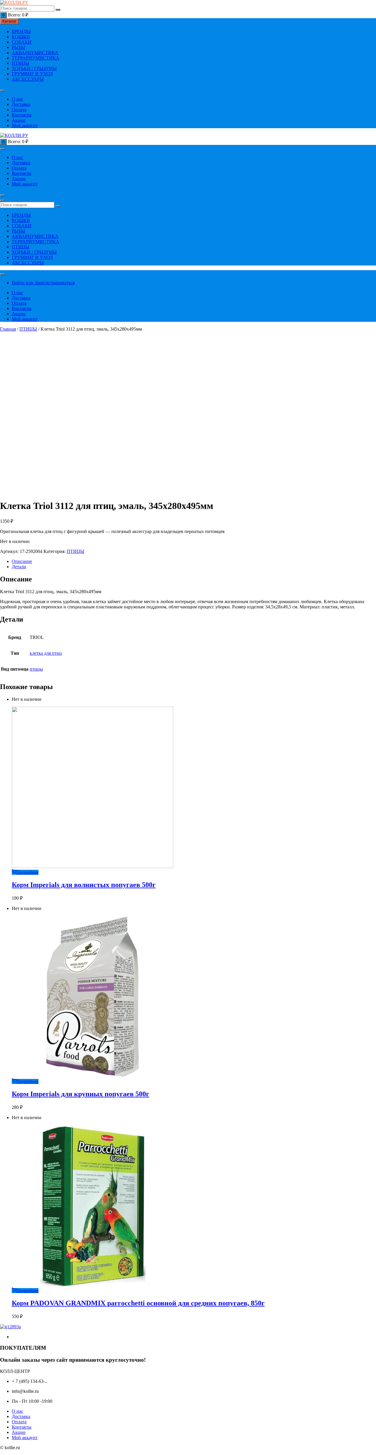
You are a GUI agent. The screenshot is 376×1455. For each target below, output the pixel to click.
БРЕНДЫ (21, 31)
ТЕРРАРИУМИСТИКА (35, 57)
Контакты (21, 114)
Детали (19, 566)
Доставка (21, 104)
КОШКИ (21, 36)
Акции (19, 120)
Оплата (19, 109)
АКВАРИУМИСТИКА (35, 52)
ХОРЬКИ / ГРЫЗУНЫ (34, 68)
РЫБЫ (18, 47)
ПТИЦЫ (20, 63)
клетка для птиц (46, 653)
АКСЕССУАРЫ (28, 79)
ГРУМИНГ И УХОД (32, 73)
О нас (17, 99)
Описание (22, 561)
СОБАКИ (21, 42)
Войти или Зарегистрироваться (43, 282)
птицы (36, 668)
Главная (8, 328)
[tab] (194, 561)
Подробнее (27, 872)
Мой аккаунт (25, 125)
